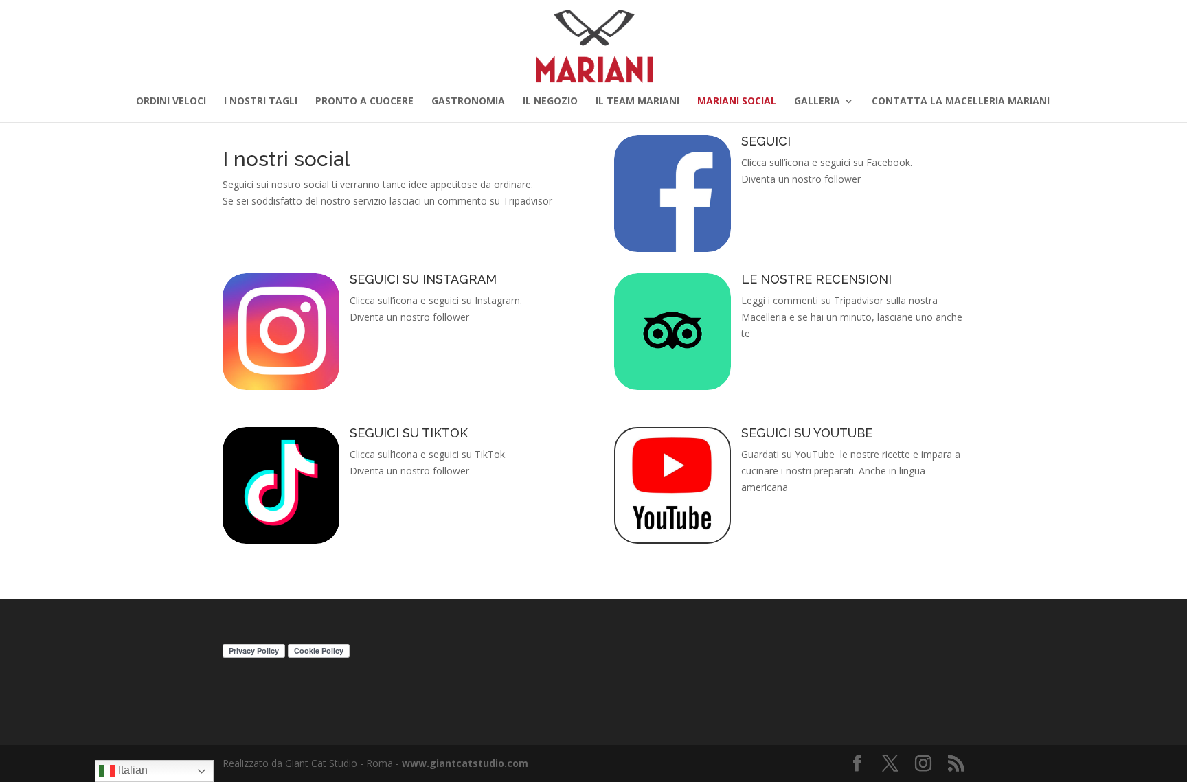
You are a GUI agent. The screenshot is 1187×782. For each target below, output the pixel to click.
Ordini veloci (171, 101)
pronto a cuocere (364, 101)
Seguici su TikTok (409, 433)
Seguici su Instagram (423, 279)
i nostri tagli (260, 101)
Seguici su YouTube (806, 433)
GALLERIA (817, 101)
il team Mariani (637, 101)
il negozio (550, 101)
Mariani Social (736, 101)
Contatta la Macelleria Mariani (961, 101)
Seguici (766, 141)
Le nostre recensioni (816, 279)
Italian (131, 770)
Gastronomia (468, 101)
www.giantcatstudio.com (465, 763)
